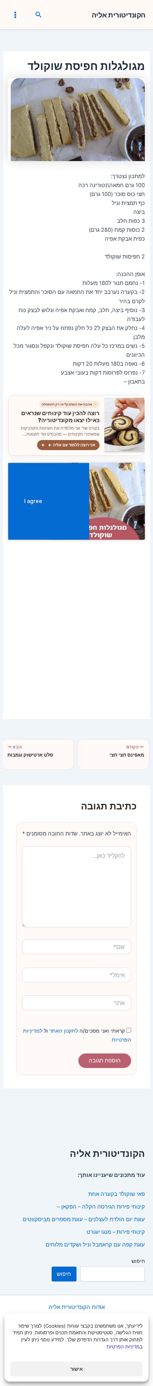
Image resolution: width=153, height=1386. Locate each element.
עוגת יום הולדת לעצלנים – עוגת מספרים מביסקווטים (84, 1219)
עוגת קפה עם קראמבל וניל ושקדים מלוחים (95, 1244)
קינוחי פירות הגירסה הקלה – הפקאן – (101, 1206)
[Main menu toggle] (15, 15)
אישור (76, 1369)
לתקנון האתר (63, 1030)
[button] (37, 14)
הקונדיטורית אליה (119, 15)
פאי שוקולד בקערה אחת (116, 1194)
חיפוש (138, 1261)
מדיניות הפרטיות (123, 1347)
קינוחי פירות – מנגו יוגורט (116, 1232)
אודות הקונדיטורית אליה (77, 1307)
